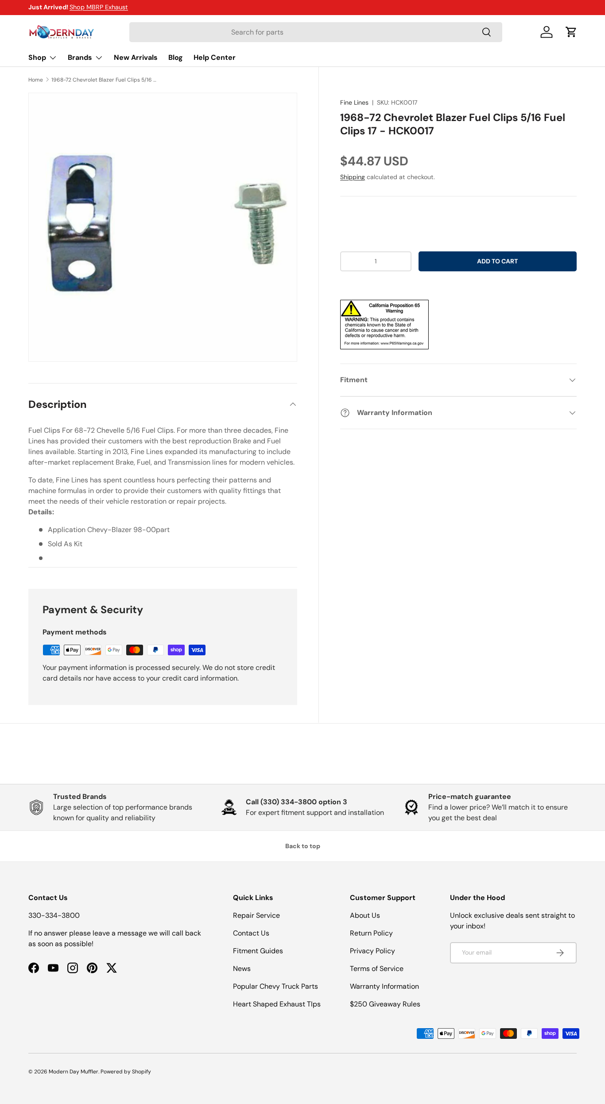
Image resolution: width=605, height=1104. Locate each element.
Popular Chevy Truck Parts (275, 986)
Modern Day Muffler (73, 1071)
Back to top (302, 846)
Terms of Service (376, 968)
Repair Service (256, 915)
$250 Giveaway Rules (385, 1004)
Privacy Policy (372, 950)
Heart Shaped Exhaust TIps (277, 1004)
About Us (365, 915)
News (242, 968)
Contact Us (251, 933)
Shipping (352, 177)
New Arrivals (136, 57)
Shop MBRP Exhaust (99, 7)
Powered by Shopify (126, 1071)
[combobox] (315, 32)
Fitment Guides (258, 950)
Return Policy (371, 933)
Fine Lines (354, 102)
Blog (175, 57)
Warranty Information (384, 986)
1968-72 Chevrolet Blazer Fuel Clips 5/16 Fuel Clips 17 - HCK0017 (104, 79)
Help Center (215, 57)
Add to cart (497, 261)
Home (35, 79)
